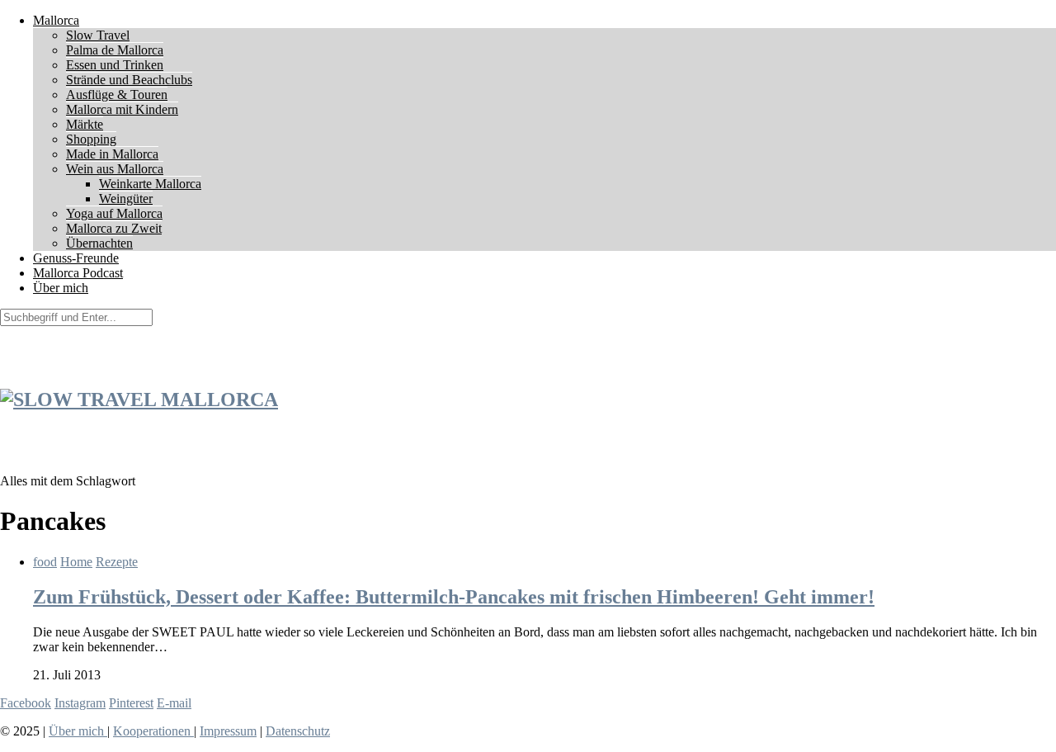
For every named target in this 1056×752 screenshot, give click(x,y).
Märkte (84, 124)
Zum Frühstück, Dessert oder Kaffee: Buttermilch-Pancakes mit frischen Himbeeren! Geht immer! (453, 597)
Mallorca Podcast (78, 273)
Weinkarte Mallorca (150, 184)
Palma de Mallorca (114, 50)
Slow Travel (98, 35)
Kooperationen (153, 731)
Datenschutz (298, 731)
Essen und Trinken (114, 65)
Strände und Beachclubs (129, 80)
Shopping (91, 139)
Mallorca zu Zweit (114, 228)
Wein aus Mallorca (114, 169)
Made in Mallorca (112, 154)
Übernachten (99, 243)
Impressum (228, 731)
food (45, 562)
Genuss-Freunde (76, 258)
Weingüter (126, 199)
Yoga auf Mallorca (114, 213)
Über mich (60, 288)
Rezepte (117, 562)
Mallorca (56, 20)
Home (76, 562)
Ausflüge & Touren (116, 94)
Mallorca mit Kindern (122, 109)
